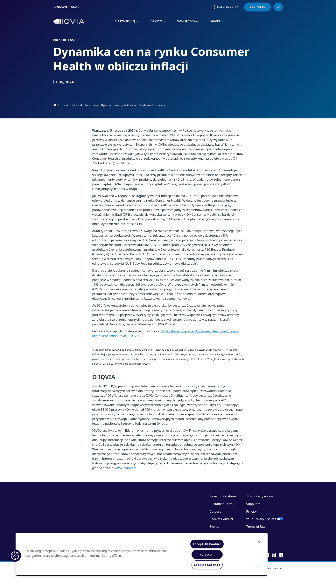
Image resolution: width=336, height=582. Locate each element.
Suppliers (253, 504)
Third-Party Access (260, 496)
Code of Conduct (221, 519)
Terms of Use (256, 526)
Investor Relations (223, 496)
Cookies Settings (207, 565)
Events (214, 526)
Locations (65, 105)
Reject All (207, 554)
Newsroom (91, 105)
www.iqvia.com (125, 468)
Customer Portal (222, 504)
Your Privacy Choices (261, 519)
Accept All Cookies (206, 544)
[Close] (259, 542)
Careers (215, 511)
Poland (78, 105)
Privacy (251, 511)
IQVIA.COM (60, 7)
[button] (15, 555)
